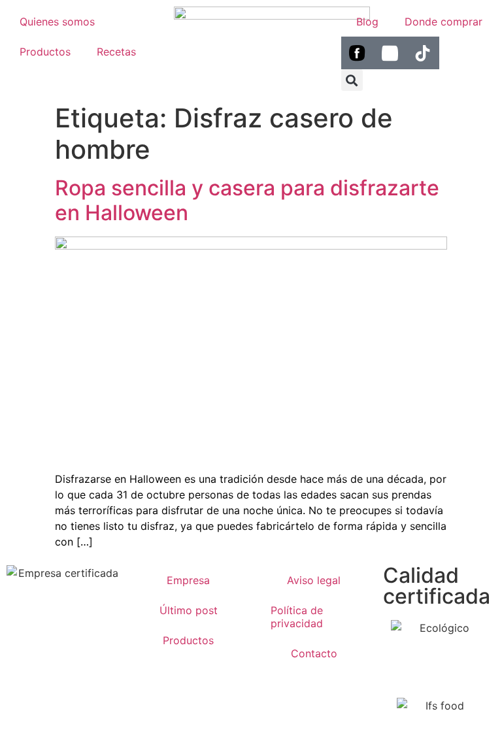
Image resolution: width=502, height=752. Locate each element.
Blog (367, 21)
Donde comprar (443, 21)
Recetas (116, 51)
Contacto (314, 653)
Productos (45, 51)
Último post (188, 610)
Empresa (188, 580)
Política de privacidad (297, 617)
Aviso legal (314, 580)
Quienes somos (57, 21)
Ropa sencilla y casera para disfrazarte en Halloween (247, 200)
